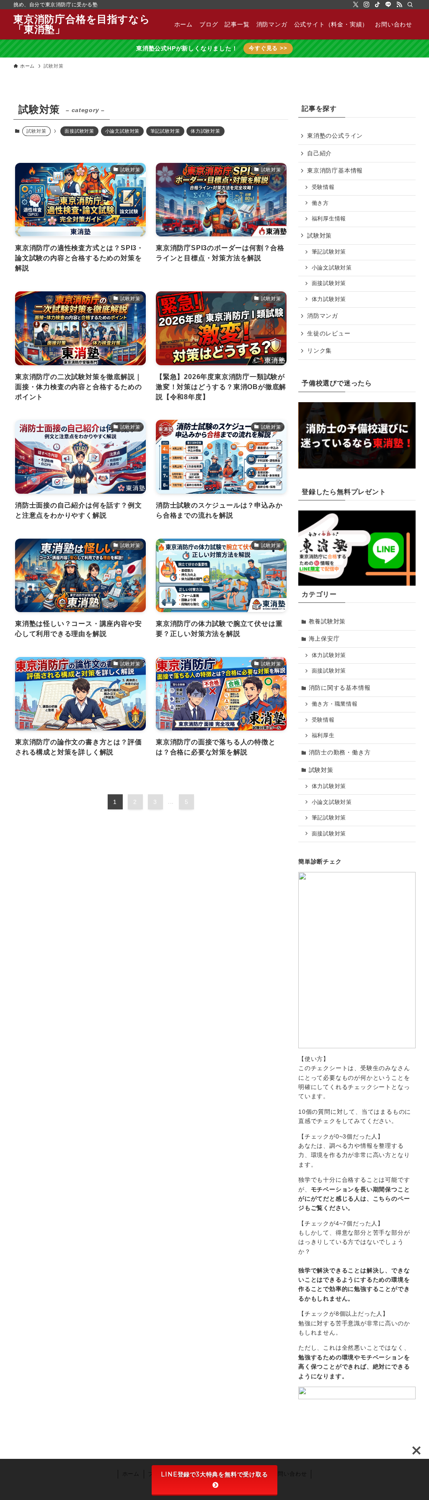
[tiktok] (377, 4)
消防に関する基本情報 (340, 687)
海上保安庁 (324, 638)
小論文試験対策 (122, 131)
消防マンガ (322, 315)
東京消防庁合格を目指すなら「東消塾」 (81, 24)
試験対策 (319, 235)
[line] (388, 4)
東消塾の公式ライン (335, 135)
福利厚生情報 (329, 219)
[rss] (399, 4)
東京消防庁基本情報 (335, 170)
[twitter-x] (355, 4)
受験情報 (323, 187)
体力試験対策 (205, 131)
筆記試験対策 (165, 131)
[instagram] (366, 4)
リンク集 (319, 350)
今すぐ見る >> (268, 48)
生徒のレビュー (329, 333)
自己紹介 (319, 153)
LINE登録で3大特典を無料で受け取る (214, 1474)
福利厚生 (323, 735)
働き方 (320, 203)
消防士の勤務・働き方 (340, 752)
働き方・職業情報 (335, 704)
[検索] (410, 4)
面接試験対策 (79, 131)
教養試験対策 (327, 621)
